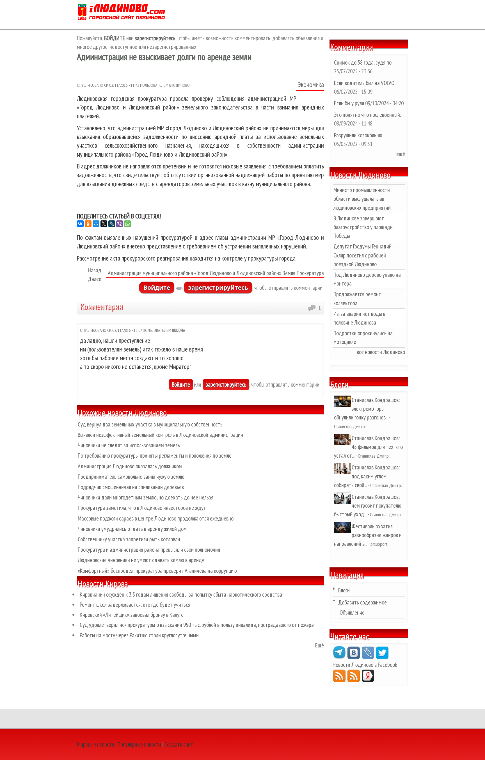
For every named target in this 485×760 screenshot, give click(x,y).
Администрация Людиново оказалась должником (130, 466)
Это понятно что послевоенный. (367, 114)
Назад (94, 270)
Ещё (319, 645)
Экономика (311, 84)
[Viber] (119, 223)
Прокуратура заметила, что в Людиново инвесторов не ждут (142, 508)
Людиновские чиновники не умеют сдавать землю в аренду (141, 560)
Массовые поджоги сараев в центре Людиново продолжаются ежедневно (156, 518)
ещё (400, 154)
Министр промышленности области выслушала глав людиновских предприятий (362, 198)
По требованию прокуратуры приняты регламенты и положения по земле (155, 455)
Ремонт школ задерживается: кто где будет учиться (135, 604)
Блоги (344, 590)
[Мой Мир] (96, 223)
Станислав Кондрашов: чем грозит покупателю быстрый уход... (367, 505)
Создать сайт (178, 744)
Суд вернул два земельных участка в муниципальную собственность (150, 424)
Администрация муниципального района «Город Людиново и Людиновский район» (194, 273)
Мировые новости (95, 744)
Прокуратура (310, 273)
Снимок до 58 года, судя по (363, 62)
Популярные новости (139, 744)
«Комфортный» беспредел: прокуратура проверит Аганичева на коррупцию (157, 570)
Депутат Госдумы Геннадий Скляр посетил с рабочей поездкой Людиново (362, 255)
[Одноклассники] (88, 223)
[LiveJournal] (111, 223)
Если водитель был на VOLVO (364, 83)
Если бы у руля (349, 103)
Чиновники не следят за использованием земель (129, 445)
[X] (103, 223)
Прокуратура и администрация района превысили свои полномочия (149, 549)
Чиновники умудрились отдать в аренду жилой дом (132, 529)
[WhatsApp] (127, 223)
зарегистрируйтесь (218, 287)
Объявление (352, 612)
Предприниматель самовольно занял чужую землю (131, 476)
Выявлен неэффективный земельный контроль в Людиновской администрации (160, 435)
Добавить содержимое (362, 602)
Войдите (156, 287)
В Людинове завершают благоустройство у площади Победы (363, 226)
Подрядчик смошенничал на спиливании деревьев (131, 487)
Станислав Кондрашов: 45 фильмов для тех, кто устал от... (368, 446)
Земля (289, 273)
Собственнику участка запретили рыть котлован (129, 539)
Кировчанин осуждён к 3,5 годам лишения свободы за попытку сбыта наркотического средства (181, 594)
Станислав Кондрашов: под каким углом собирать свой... (367, 476)
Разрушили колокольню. (358, 135)
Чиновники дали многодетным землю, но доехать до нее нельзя (145, 497)
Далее (94, 279)
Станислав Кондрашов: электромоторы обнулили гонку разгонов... (367, 408)
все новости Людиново (381, 352)
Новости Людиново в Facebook (365, 664)
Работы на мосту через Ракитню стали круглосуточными (139, 635)
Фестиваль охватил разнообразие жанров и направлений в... (368, 534)
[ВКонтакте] (80, 223)
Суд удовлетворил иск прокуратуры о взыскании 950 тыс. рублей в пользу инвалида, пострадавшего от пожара (197, 625)
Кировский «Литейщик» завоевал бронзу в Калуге (132, 615)
